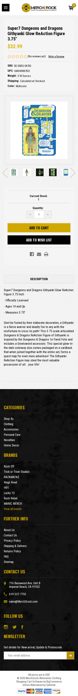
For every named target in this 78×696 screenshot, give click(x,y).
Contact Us (10, 535)
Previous (5, 173)
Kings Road (10, 482)
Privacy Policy (12, 540)
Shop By (9, 419)
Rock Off (9, 466)
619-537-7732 (17, 594)
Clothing (8, 424)
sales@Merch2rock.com (23, 601)
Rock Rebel (10, 498)
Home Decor (11, 445)
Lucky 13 (9, 493)
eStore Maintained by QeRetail (39, 685)
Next (72, 173)
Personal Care (12, 435)
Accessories (11, 429)
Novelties (9, 440)
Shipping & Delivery (15, 546)
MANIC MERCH (13, 503)
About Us (9, 530)
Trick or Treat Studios (17, 472)
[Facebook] (32, 254)
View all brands (13, 509)
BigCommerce (54, 681)
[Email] (39, 254)
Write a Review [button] (56, 56)
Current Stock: (39, 197)
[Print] (46, 254)
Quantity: (38, 208)
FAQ (6, 556)
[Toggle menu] (5, 7)
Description (39, 279)
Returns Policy (12, 551)
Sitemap (9, 562)
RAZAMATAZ (11, 477)
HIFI (6, 487)
